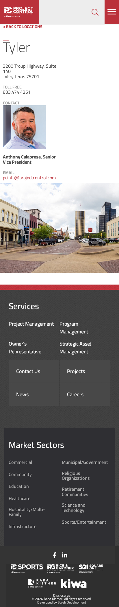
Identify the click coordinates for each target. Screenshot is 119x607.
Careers (75, 394)
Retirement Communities (75, 492)
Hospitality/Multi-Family (27, 512)
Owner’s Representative (25, 347)
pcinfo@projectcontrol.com (29, 177)
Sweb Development (72, 602)
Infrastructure (22, 526)
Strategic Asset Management (75, 347)
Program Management (74, 327)
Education (19, 486)
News (22, 394)
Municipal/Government (85, 462)
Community (20, 474)
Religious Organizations (76, 476)
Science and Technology (73, 508)
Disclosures (61, 595)
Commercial (20, 462)
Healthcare (19, 498)
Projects (76, 371)
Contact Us (28, 371)
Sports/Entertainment (84, 522)
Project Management (31, 324)
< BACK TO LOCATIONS (22, 27)
